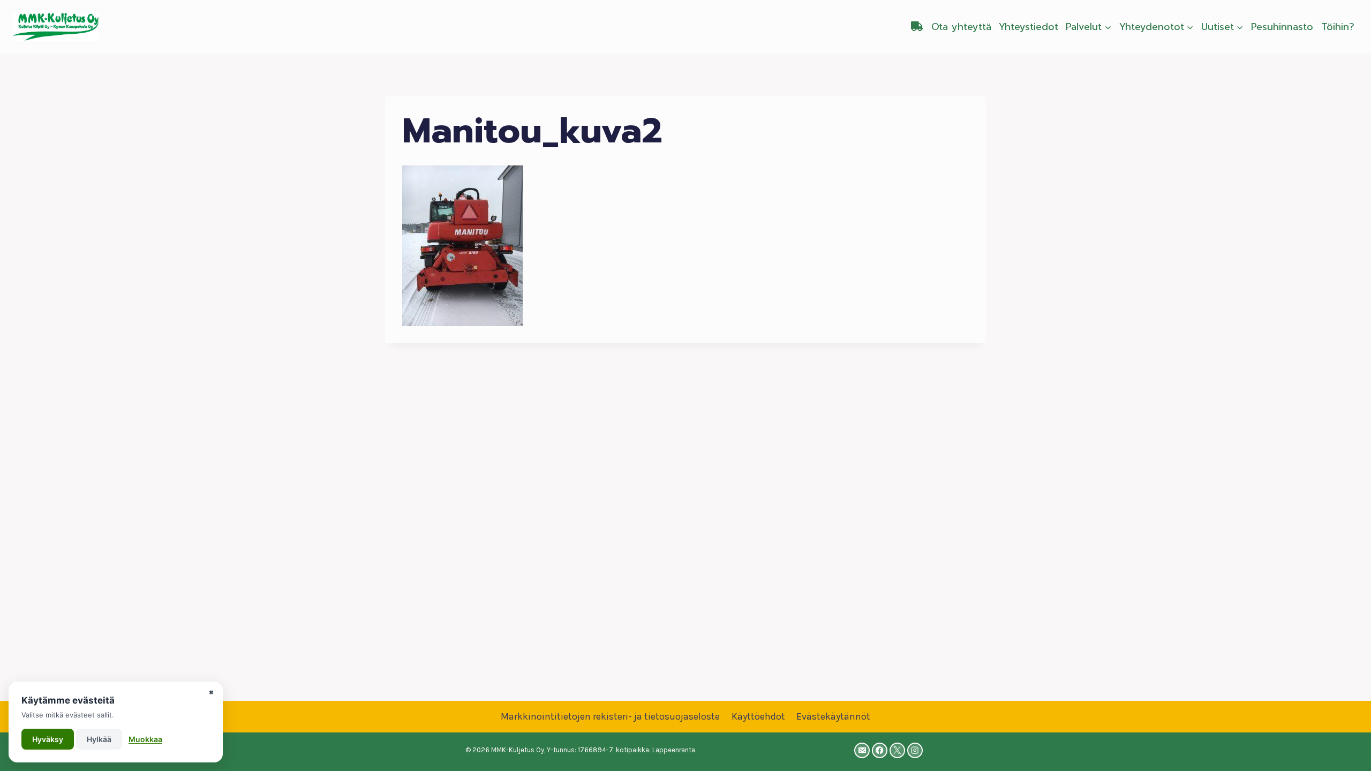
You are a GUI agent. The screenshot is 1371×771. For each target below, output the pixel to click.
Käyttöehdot (758, 716)
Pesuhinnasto (1282, 26)
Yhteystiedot (1028, 26)
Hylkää (99, 739)
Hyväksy (47, 739)
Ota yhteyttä (961, 26)
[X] (897, 750)
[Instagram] (915, 750)
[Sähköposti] (862, 750)
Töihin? (1337, 26)
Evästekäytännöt (833, 716)
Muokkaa (145, 739)
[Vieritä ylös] (1346, 751)
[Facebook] (879, 750)
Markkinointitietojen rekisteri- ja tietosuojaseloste (610, 716)
